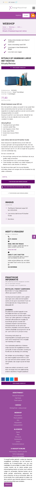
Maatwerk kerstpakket (14, 297)
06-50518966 (21, 456)
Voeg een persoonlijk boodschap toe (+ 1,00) (17, 187)
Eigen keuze (18, 398)
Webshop (12, 27)
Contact (18, 441)
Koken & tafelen (7, 29)
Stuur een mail (12, 250)
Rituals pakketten (18, 418)
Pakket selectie (18, 400)
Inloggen (26, 15)
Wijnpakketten (18, 422)
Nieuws (18, 432)
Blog (18, 434)
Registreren (18, 15)
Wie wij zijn (18, 437)
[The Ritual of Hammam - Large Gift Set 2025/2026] (18, 80)
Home (4, 27)
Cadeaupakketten (18, 425)
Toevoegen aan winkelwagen (18, 182)
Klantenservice (18, 439)
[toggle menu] (34, 8)
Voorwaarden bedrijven (18, 444)
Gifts (18, 27)
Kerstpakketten (18, 415)
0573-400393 (20, 454)
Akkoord (8, 484)
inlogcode (8, 305)
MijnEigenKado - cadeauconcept (18, 408)
